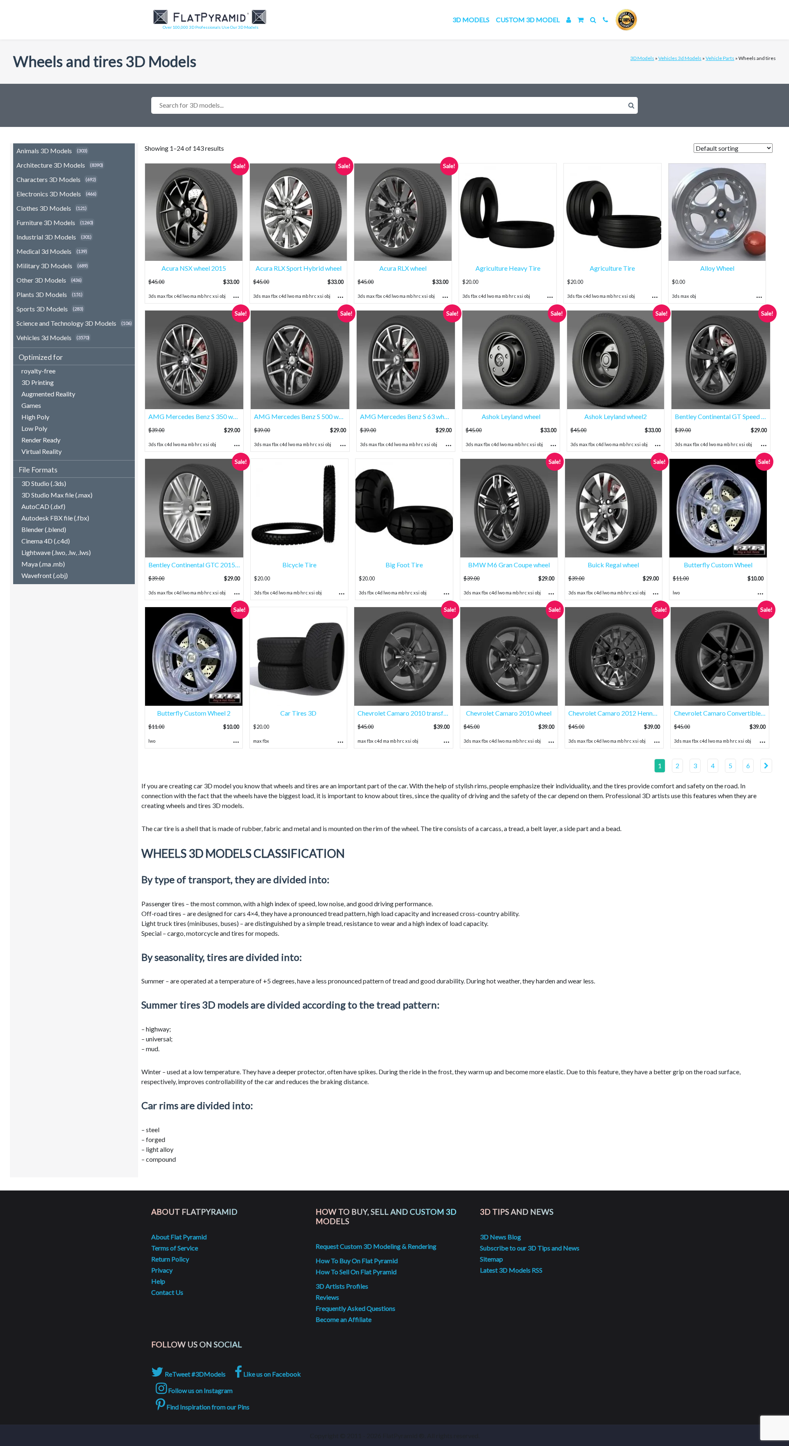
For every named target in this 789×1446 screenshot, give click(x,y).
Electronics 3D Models (48, 194)
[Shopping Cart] (580, 19)
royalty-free (38, 371)
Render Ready (40, 440)
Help (158, 1281)
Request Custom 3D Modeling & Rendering (376, 1246)
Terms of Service (174, 1248)
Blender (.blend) (43, 529)
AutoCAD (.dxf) (43, 506)
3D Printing (37, 382)
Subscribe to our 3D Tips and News (529, 1248)
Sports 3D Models (42, 309)
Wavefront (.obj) (44, 575)
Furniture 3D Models (45, 222)
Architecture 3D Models (50, 165)
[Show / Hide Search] (593, 19)
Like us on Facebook (271, 1374)
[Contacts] (605, 19)
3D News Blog (500, 1237)
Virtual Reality (41, 451)
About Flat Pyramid (179, 1237)
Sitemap (491, 1259)
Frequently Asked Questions (355, 1308)
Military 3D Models (44, 265)
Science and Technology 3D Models (66, 323)
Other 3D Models (41, 280)
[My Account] (568, 19)
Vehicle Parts (720, 58)
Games (31, 405)
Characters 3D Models (48, 179)
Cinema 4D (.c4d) (45, 541)
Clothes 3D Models (43, 208)
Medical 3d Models (44, 251)
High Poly (35, 417)
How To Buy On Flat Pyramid (357, 1260)
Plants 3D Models (41, 294)
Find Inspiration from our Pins (207, 1407)
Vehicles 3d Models (679, 58)
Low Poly (34, 428)
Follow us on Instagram (200, 1390)
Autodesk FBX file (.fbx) (55, 518)
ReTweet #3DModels (195, 1374)
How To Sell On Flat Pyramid (356, 1272)
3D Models (470, 19)
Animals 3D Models (44, 150)
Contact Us (167, 1292)
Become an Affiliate (343, 1319)
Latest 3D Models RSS (511, 1270)
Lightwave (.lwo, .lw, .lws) (56, 552)
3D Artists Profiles (342, 1286)
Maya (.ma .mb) (43, 564)
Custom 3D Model (528, 19)
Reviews (327, 1297)
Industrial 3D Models (46, 237)
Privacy (162, 1270)
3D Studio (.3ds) (43, 483)
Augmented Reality (48, 394)
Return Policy (170, 1259)
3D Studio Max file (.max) (56, 495)
